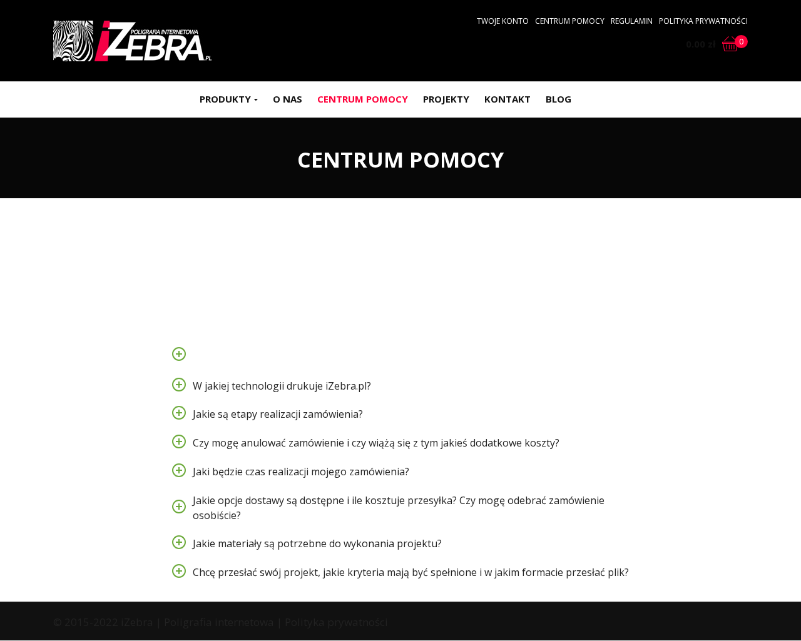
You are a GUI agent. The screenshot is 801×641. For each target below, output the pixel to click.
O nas (287, 99)
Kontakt (507, 99)
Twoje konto (503, 21)
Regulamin (632, 21)
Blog (558, 99)
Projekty (446, 99)
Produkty (225, 99)
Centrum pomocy (570, 21)
